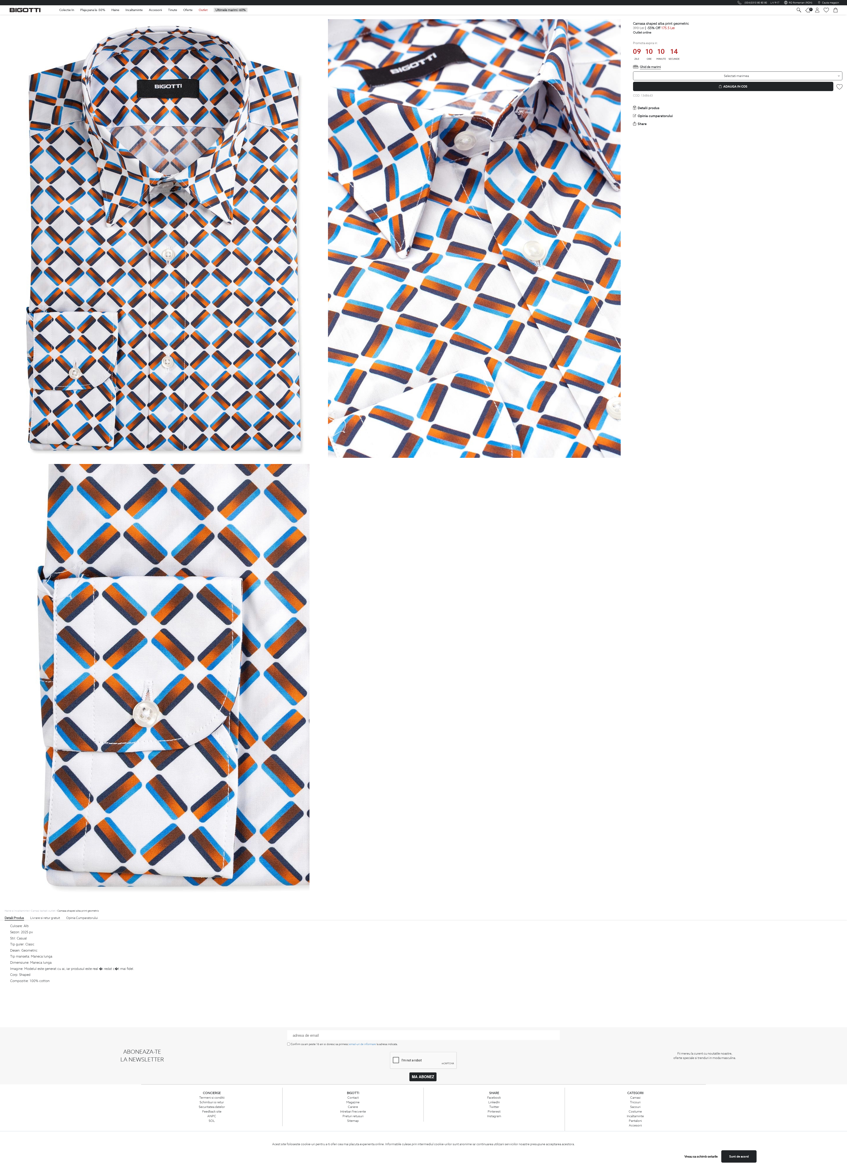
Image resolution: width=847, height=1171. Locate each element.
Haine (115, 10)
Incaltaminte (134, 10)
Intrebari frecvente (353, 1111)
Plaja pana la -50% (92, 10)
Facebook (494, 1098)
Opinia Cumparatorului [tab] (82, 918)
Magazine (353, 1102)
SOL (212, 1121)
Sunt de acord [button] (739, 1156)
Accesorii (155, 10)
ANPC (211, 1116)
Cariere (353, 1107)
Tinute (172, 10)
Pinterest (494, 1111)
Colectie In (66, 10)
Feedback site (211, 1111)
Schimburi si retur (212, 1102)
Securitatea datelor (212, 1107)
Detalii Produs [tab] (14, 918)
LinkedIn (494, 1102)
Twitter (494, 1107)
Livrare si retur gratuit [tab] (45, 918)
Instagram (494, 1116)
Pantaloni (635, 1121)
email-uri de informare (362, 1044)
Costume (635, 1111)
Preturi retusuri (353, 1116)
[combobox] (738, 75)
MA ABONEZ (423, 1076)
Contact (353, 1098)
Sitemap (353, 1121)
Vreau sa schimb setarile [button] (701, 1156)
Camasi (635, 1098)
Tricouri (635, 1102)
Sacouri (635, 1107)
